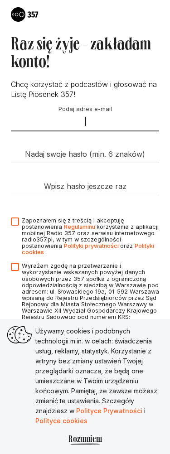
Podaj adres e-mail (85, 109)
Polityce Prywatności (110, 411)
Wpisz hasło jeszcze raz (85, 186)
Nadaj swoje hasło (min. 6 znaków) (85, 154)
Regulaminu (80, 226)
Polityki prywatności (92, 245)
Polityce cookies (61, 421)
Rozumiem (85, 439)
